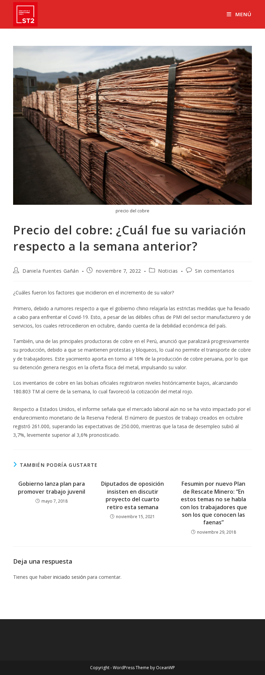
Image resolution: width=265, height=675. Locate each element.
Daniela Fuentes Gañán (50, 271)
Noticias (168, 271)
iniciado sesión (69, 577)
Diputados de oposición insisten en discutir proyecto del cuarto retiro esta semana (132, 495)
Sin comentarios (214, 271)
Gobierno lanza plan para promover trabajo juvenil (51, 487)
